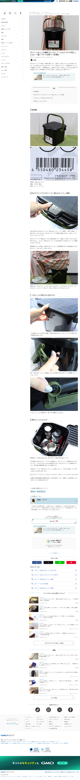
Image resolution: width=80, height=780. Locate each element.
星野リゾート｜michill (6, 42)
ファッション (4, 46)
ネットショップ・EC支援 (15, 776)
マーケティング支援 (38, 776)
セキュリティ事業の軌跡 (63, 743)
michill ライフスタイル (73, 628)
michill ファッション (74, 676)
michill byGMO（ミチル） (35, 12)
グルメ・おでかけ (5, 63)
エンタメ (3, 60)
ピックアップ (4, 77)
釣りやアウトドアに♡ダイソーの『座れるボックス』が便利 (49, 94)
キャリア (3, 73)
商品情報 (36, 91)
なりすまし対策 (55, 743)
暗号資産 (59, 776)
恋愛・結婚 (4, 66)
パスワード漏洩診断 (31, 741)
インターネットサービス (5, 776)
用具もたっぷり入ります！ (41, 101)
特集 (2, 39)
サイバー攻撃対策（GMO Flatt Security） (43, 743)
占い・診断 (4, 70)
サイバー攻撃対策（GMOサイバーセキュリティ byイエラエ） (22, 743)
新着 (2, 32)
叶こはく (76, 637)
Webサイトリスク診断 (40, 741)
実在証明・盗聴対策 (5, 743)
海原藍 (34, 60)
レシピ (3, 53)
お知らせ (3, 18)
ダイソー (41, 186)
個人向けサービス (66, 776)
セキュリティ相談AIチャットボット (52, 741)
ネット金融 (55, 776)
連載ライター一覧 (5, 29)
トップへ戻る (53, 553)
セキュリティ (30, 776)
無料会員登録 (4, 22)
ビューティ (4, 49)
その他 (72, 776)
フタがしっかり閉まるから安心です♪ (43, 98)
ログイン (3, 25)
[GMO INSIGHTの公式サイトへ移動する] (7, 735)
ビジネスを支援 (24, 776)
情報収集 (49, 776)
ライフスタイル (5, 56)
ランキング (4, 36)
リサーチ (44, 776)
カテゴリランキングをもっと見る (54, 643)
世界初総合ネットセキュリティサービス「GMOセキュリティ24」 (13, 741)
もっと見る (54, 697)
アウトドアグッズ (41, 491)
